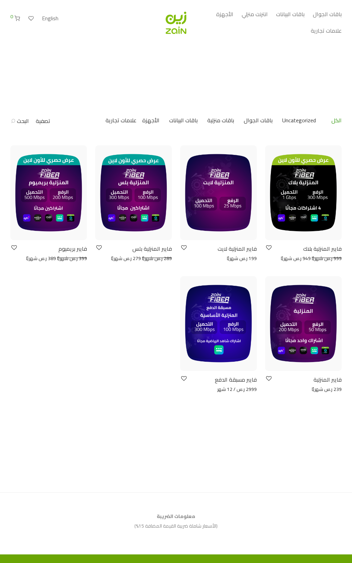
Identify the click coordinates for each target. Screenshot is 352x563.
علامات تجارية (326, 30)
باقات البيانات (290, 14)
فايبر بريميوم (72, 249)
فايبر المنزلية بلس (152, 249)
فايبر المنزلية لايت (237, 249)
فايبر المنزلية (328, 379)
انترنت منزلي (255, 14)
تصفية (43, 121)
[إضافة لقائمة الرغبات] (268, 248)
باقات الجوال (327, 14)
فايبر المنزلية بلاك (322, 249)
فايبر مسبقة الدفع (236, 379)
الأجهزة (224, 14)
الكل (336, 120)
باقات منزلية (220, 120)
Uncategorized (299, 120)
